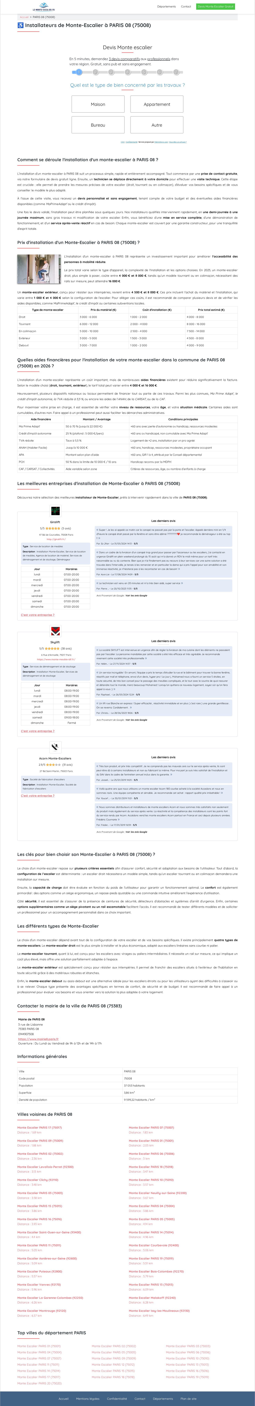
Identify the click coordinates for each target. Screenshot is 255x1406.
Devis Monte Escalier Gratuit (215, 6)
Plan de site (189, 1398)
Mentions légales (87, 1398)
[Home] (44, 7)
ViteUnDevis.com (161, 142)
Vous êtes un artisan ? (177, 142)
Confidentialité (131, 142)
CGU (123, 142)
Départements (166, 6)
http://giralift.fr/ (56, 539)
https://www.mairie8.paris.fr (38, 1039)
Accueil (24, 17)
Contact (186, 6)
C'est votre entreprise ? (37, 615)
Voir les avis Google (136, 595)
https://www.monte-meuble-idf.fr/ (56, 659)
